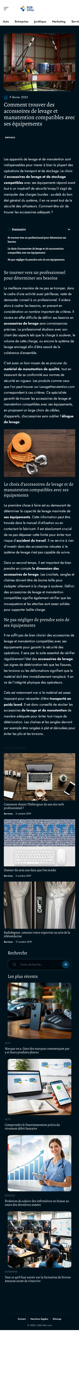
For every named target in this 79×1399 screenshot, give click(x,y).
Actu (8, 1043)
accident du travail (31, 540)
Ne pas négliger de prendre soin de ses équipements (36, 259)
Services (10, 137)
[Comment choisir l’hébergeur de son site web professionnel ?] (39, 777)
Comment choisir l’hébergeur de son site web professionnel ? (34, 806)
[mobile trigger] (7, 8)
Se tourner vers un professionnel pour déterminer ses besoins (37, 239)
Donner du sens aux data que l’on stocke (30, 870)
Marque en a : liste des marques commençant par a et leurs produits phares (37, 1050)
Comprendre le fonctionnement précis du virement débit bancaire (32, 1127)
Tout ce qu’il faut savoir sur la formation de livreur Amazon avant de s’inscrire (38, 1279)
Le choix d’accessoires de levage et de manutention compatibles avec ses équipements (36, 250)
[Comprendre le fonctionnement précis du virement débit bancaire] (39, 1087)
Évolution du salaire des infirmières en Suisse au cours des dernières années (37, 1203)
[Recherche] (72, 9)
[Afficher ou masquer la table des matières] (48, 229)
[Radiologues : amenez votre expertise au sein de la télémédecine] (39, 905)
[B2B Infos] (27, 8)
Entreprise (11, 1271)
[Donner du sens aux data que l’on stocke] (39, 843)
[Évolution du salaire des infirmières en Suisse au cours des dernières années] (39, 1163)
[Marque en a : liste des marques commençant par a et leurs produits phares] (39, 1011)
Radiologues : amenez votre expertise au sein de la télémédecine (37, 934)
